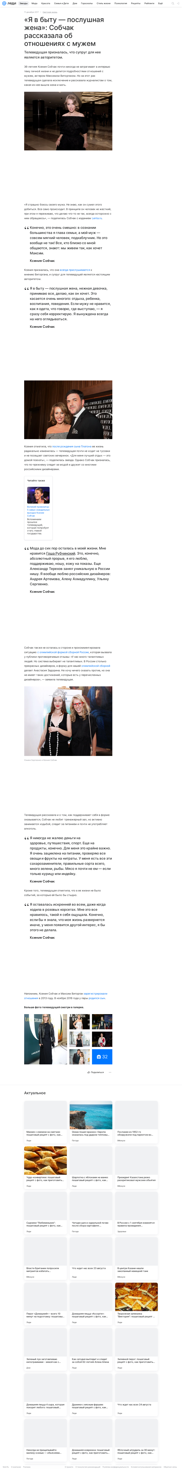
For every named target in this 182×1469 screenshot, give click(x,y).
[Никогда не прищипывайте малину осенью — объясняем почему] (45, 1440)
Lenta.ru (97, 218)
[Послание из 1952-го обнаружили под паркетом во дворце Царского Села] (136, 1122)
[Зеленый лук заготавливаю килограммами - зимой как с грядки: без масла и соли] (45, 1349)
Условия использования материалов (146, 1467)
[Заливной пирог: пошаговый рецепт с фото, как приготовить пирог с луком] (136, 1349)
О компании (16, 1467)
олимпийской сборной (95, 665)
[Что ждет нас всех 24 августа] (136, 1395)
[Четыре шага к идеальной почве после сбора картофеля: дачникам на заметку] (91, 1213)
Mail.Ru (6, 1467)
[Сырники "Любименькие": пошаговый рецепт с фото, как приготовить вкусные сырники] (45, 1213)
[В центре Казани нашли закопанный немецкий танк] (136, 1258)
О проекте (69, 1467)
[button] (68, 121)
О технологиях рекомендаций (88, 1467)
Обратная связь (170, 1467)
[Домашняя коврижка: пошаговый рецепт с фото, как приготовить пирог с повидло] (91, 1440)
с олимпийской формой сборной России (63, 652)
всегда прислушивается (75, 269)
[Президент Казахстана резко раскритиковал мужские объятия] (136, 1167)
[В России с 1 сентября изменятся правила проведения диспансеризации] (136, 1213)
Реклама (26, 1467)
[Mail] (4, 3)
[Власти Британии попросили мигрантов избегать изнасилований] (45, 1258)
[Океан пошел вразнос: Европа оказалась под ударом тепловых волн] (91, 1122)
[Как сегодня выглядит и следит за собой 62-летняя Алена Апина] (91, 1349)
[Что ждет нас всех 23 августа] (91, 1258)
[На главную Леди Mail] (11, 3)
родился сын (97, 998)
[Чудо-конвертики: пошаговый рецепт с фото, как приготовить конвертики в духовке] (45, 1167)
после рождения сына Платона (71, 446)
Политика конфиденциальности (116, 1467)
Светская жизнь (50, 12)
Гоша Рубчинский (60, 553)
